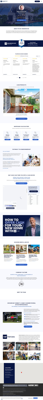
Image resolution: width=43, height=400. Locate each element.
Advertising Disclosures (17, 395)
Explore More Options (21, 118)
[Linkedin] (24, 15)
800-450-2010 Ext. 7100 (11, 385)
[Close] (42, 398)
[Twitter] (20, 15)
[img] (21, 226)
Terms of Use (13, 395)
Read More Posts (21, 264)
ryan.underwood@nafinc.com (25, 18)
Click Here (26, 22)
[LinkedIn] (31, 385)
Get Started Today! (21, 183)
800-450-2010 (8, 391)
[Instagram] (22, 15)
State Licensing (7, 395)
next (25, 77)
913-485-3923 (17, 18)
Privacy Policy (10, 395)
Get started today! (5, 168)
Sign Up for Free (28, 326)
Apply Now (37, 1)
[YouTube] (34, 385)
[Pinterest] (37, 385)
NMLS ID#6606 (4, 395)
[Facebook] (19, 15)
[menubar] (41, 1)
